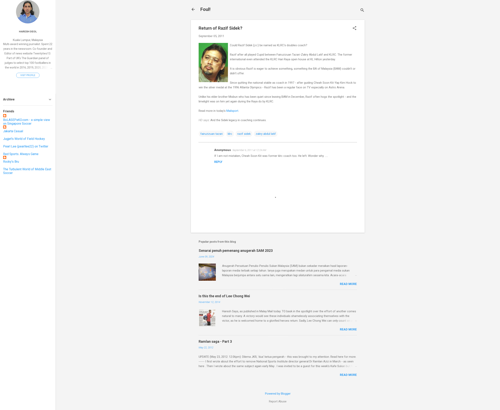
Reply (218, 161)
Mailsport (232, 111)
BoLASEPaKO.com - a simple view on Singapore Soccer (26, 121)
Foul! (205, 9)
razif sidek (244, 134)
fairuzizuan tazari (211, 134)
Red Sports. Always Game (20, 154)
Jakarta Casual (13, 131)
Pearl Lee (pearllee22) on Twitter (25, 146)
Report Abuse (278, 401)
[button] (354, 28)
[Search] (362, 11)
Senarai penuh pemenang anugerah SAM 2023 (236, 250)
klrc (230, 134)
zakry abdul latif (266, 134)
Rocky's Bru (11, 161)
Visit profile (27, 75)
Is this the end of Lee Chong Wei (224, 296)
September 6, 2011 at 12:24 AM (249, 150)
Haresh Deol (28, 31)
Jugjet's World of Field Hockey (24, 139)
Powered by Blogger (278, 393)
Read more (348, 284)
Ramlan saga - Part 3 (215, 341)
